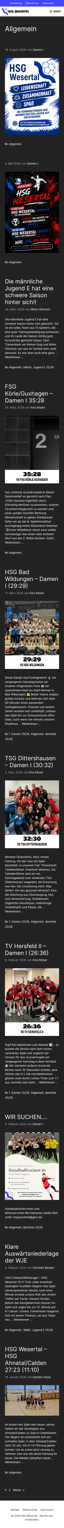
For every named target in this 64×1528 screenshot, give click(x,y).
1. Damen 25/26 (19, 734)
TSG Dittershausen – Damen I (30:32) (30, 761)
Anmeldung (16, 3)
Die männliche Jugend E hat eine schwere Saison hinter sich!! (29, 291)
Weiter (19, 1490)
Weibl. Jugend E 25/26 (38, 1330)
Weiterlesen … (14, 357)
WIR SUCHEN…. (26, 1116)
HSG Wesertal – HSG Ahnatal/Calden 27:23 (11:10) (26, 1359)
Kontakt (15, 1509)
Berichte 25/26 (33, 1227)
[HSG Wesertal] (15, 11)
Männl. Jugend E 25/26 (38, 367)
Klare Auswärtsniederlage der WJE (32, 1253)
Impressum (48, 3)
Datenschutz (32, 3)
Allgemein (15, 144)
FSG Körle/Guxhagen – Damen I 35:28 (29, 393)
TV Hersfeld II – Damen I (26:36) (27, 949)
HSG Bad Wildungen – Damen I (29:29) (31, 578)
